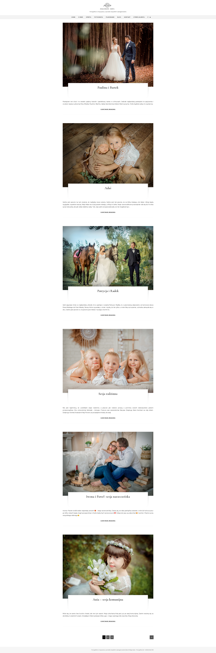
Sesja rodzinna (108, 394)
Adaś (108, 188)
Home (73, 17)
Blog (119, 17)
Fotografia (98, 17)
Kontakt (127, 17)
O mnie (80, 17)
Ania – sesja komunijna (108, 599)
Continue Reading (108, 109)
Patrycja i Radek (108, 291)
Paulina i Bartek (108, 87)
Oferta (88, 17)
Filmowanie (110, 17)
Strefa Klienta (139, 17)
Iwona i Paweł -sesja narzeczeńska (108, 497)
